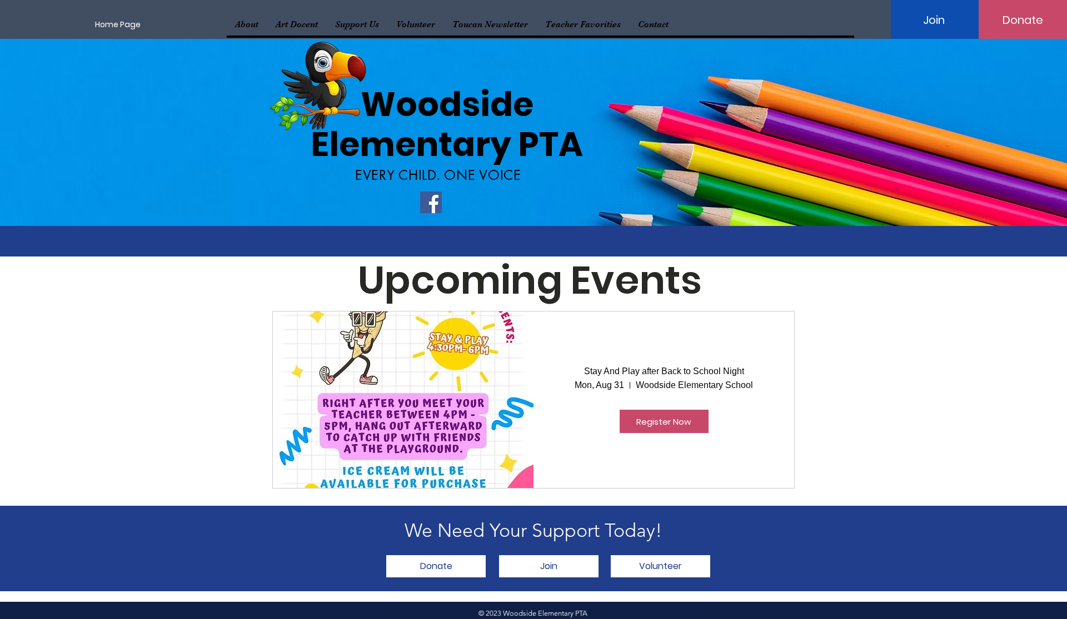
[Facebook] (431, 202)
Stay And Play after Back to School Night (664, 371)
